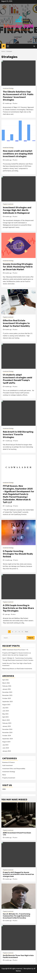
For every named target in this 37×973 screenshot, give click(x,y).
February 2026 (6, 686)
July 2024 (5, 745)
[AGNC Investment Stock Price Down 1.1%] (18, 815)
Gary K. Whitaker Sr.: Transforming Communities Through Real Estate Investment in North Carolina (16, 916)
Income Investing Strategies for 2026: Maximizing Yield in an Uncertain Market (18, 267)
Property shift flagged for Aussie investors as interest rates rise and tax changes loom (18, 874)
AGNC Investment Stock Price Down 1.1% (15, 650)
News (4, 775)
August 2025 (6, 704)
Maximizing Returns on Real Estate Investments (17, 668)
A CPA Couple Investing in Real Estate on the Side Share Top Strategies (18, 608)
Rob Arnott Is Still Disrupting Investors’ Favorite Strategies (18, 435)
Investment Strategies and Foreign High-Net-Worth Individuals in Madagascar (17, 210)
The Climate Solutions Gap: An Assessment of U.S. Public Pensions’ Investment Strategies (18, 95)
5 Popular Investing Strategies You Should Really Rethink (18, 554)
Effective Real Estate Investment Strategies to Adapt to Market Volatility (16, 323)
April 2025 (5, 717)
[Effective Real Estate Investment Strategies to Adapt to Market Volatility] (18, 301)
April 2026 (5, 680)
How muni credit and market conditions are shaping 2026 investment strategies (18, 154)
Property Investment (8, 204)
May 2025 (5, 714)
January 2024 (6, 751)
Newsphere (27, 968)
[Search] (34, 46)
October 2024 (6, 735)
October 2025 (6, 698)
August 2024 (6, 742)
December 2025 (7, 692)
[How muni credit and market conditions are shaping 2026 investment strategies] (18, 132)
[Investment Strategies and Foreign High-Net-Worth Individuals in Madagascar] (18, 188)
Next (26, 631)
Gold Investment (7, 765)
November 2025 (7, 695)
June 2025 (5, 711)
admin (15, 103)
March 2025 (6, 720)
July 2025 (5, 708)
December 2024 (7, 729)
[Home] (4, 46)
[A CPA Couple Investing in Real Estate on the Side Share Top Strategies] (18, 586)
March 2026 (6, 683)
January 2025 (6, 726)
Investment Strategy (8, 88)
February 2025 (6, 723)
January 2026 (6, 689)
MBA (4, 789)
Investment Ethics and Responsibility (13, 768)
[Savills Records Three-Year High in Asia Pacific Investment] (18, 937)
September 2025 (7, 701)
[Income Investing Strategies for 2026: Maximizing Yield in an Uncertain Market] (18, 245)
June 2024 (5, 748)
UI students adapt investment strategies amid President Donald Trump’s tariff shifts (17, 378)
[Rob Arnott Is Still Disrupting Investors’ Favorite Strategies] (18, 413)
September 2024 (7, 739)
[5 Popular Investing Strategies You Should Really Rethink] (18, 532)
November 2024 (7, 732)
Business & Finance (8, 762)
